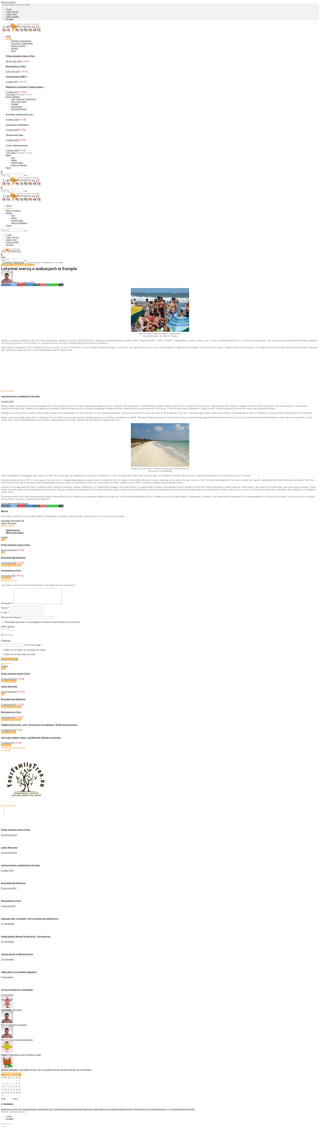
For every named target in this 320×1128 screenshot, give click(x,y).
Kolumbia (118, 1109)
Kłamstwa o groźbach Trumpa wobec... (25, 87)
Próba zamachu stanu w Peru (20, 56)
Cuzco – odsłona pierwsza (17, 145)
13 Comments (7, 959)
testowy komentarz (18, 1025)
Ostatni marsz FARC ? (16, 76)
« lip (3, 1098)
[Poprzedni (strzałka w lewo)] (2, 1126)
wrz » (15, 1098)
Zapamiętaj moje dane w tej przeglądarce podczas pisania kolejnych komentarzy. (42, 622)
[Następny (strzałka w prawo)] (5, 1126)
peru (10, 1109)
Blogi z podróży (8, 732)
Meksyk (4, 1109)
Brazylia (126, 1109)
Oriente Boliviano (19, 109)
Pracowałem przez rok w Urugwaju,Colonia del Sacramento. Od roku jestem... (55, 1069)
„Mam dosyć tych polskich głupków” (19, 972)
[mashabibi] (7, 1007)
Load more (6, 578)
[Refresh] (5, 640)
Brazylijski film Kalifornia (13, 557)
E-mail (5, 612)
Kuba (44, 1109)
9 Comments (7, 977)
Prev (8, 94)
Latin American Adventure (23, 99)
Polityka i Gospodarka (11, 565)
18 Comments (7, 941)
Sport (13, 51)
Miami (11, 503)
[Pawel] (7, 1052)
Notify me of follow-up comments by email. (24, 650)
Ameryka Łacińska (21, 1109)
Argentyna (91, 1109)
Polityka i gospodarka (21, 41)
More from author (15, 532)
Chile (83, 1109)
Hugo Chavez (53, 1109)
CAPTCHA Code (32, 645)
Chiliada (14, 104)
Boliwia (177, 1109)
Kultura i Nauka (18, 46)
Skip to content (8, 2)
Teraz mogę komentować (21, 1040)
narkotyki (185, 1109)
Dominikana (16, 106)
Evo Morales (136, 1109)
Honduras (109, 1109)
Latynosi (5, 503)
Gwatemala (76, 1109)
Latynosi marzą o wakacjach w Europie (20, 396)
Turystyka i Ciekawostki (13, 262)
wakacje (24, 503)
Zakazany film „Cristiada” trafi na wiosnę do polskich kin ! (30, 918)
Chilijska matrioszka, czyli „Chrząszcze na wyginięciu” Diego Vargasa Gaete (39, 725)
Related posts (13, 530)
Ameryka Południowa (11, 719)
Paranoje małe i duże (14, 135)
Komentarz (7, 603)
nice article (17, 1010)
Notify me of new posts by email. (19, 654)
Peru (3, 539)
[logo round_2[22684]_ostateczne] (26, 803)
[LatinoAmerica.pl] (21, 31)
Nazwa (5, 608)
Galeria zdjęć (36, 1109)
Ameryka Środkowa (151, 1109)
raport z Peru (167, 1109)
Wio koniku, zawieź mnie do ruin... (20, 114)
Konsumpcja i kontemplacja (17, 125)
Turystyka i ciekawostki (22, 43)
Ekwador (100, 1109)
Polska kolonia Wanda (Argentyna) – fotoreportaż (25, 936)
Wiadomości (29, 265)
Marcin (4, 511)
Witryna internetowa (10, 617)
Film (3, 552)
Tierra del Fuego (18, 101)
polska (17, 503)
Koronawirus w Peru (16, 66)
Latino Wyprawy (8, 681)
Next (13, 94)
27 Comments (7, 924)
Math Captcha (7, 626)
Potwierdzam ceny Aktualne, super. (25, 1055)
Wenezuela (65, 1109)
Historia (14, 48)
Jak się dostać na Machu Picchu (17, 954)
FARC (192, 1109)
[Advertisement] (76, 370)
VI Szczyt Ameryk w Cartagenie (17, 990)
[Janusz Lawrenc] (7, 1067)
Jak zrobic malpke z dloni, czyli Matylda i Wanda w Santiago (31, 737)
